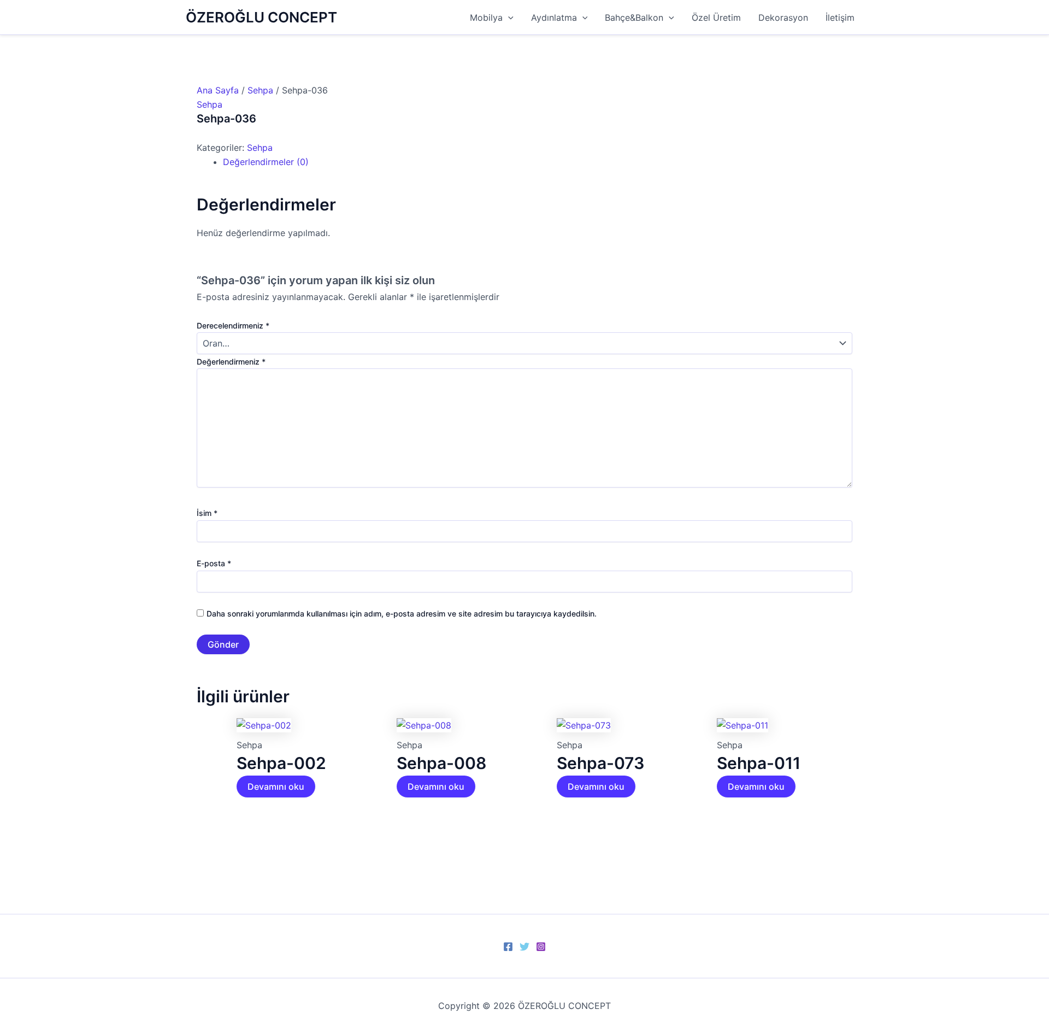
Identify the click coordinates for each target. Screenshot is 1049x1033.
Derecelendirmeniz (233, 325)
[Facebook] (508, 947)
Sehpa (260, 90)
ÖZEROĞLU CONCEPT (261, 17)
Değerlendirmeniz (231, 361)
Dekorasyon (783, 17)
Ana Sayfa (218, 90)
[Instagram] (541, 947)
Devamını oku (275, 786)
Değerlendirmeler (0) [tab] (266, 161)
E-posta (214, 563)
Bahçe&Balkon (634, 17)
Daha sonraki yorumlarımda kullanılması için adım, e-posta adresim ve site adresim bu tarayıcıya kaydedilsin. (402, 613)
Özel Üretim (716, 17)
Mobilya (486, 17)
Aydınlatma (554, 17)
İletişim (840, 17)
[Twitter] (524, 947)
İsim (207, 513)
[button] (508, 17)
